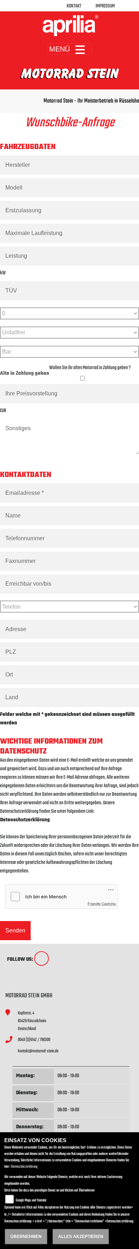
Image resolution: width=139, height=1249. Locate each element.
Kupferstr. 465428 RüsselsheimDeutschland (32, 1020)
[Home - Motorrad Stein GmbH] (69, 25)
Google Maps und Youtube (31, 1201)
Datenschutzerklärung (25, 820)
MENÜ (59, 49)
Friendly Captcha (102, 904)
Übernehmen (26, 1236)
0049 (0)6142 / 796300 (34, 1039)
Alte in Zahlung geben (24, 373)
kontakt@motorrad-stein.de (38, 1051)
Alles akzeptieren (80, 1236)
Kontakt (74, 6)
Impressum (105, 6)
